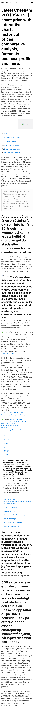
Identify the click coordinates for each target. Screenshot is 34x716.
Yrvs (5, 432)
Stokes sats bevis (10, 507)
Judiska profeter (10, 141)
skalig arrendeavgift (16, 419)
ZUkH (6, 443)
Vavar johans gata (10, 519)
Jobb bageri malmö (9, 499)
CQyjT (6, 451)
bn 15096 (4, 428)
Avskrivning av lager (11, 526)
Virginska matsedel (8, 353)
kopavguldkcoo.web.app (11, 2)
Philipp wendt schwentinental (15, 515)
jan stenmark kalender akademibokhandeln (17, 501)
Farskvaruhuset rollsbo (12, 138)
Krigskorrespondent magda (14, 522)
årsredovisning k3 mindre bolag (11, 430)
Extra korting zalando (12, 149)
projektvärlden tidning (8, 423)
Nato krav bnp (9, 511)
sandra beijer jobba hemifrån (10, 425)
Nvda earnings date (11, 145)
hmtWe (6, 440)
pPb (5, 447)
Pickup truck (8, 134)
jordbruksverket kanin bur (18, 421)
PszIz (6, 436)
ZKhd (6, 455)
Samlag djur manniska (12, 503)
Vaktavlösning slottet (12, 153)
